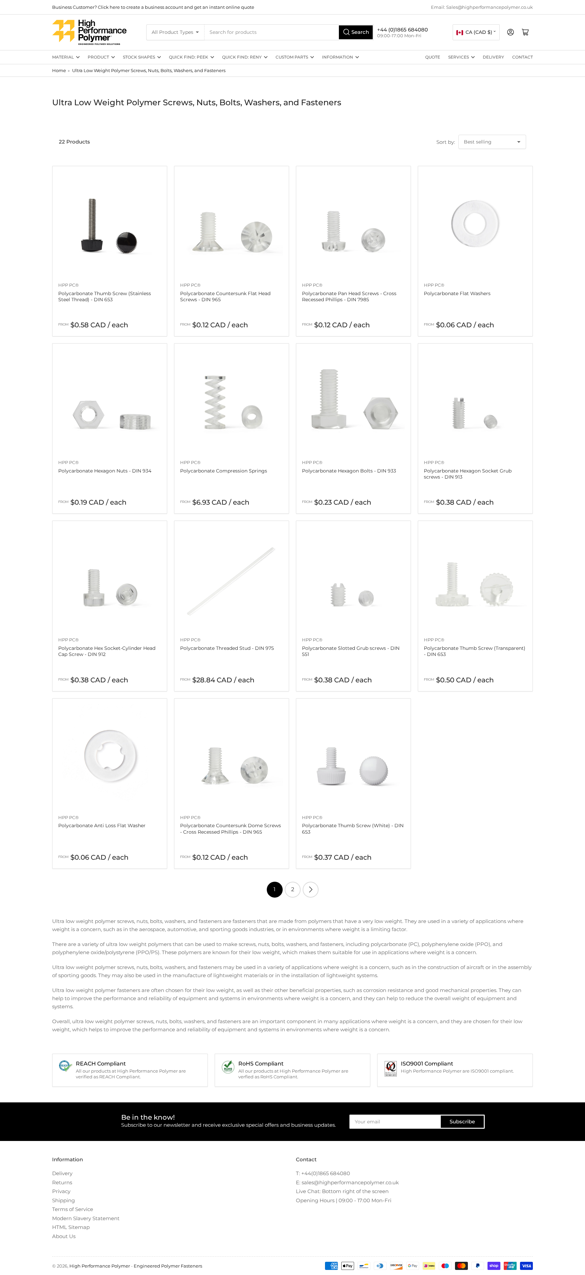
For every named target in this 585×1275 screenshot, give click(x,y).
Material (63, 57)
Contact (522, 57)
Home (59, 70)
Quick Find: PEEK (188, 57)
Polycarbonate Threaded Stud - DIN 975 (227, 648)
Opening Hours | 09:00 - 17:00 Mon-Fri (343, 1200)
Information (337, 57)
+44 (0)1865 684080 (402, 29)
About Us (63, 1236)
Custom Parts (292, 57)
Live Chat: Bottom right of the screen (342, 1191)
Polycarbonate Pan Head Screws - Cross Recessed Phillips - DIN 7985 (349, 296)
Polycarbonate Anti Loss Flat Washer (102, 825)
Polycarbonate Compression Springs (223, 471)
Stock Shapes (139, 57)
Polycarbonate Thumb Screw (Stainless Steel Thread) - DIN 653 (104, 296)
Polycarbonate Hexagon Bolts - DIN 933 (349, 471)
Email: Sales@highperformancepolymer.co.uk (482, 7)
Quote (432, 57)
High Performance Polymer (99, 1266)
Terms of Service (72, 1209)
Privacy (61, 1191)
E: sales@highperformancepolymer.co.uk (347, 1182)
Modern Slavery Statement (86, 1218)
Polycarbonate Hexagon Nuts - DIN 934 (104, 471)
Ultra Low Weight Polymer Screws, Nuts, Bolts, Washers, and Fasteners (148, 70)
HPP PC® (68, 285)
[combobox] (289, 32)
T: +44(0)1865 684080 (323, 1173)
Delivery (493, 57)
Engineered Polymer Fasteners (168, 1266)
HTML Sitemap (71, 1227)
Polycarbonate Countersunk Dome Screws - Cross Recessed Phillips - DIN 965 (230, 828)
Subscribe (462, 1121)
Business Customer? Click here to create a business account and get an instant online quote (153, 7)
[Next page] (310, 889)
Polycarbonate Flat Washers (457, 293)
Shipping (63, 1200)
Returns (62, 1182)
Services (458, 57)
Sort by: (445, 142)
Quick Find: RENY (242, 57)
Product (98, 57)
